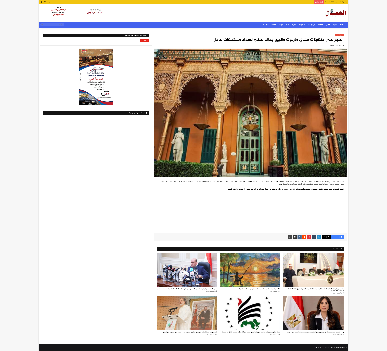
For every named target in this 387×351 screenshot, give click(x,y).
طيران (287, 24)
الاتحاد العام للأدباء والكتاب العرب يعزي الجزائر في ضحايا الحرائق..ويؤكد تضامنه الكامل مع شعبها (251, 332)
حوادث (281, 24)
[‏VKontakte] (300, 237)
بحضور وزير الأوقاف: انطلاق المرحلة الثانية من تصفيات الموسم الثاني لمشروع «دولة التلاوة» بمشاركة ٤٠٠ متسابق (316, 290)
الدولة (335, 24)
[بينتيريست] (309, 237)
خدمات (273, 24)
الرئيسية (342, 24)
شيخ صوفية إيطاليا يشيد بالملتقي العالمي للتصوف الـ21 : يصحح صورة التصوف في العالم (190, 332)
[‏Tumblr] (314, 237)
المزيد (266, 24)
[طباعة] (290, 237)
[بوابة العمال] (336, 13)
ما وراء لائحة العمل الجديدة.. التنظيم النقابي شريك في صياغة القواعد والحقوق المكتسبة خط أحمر (187, 289)
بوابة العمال (317, 347)
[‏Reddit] (304, 237)
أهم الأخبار (340, 35)
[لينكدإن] (319, 237)
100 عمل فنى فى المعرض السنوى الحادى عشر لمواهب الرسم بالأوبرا (259, 289)
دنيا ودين (302, 24)
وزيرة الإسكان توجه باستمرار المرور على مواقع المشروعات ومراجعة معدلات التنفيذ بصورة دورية (315, 332)
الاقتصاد (320, 24)
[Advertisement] (250, 213)
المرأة (294, 24)
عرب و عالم (311, 24)
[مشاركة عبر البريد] (295, 237)
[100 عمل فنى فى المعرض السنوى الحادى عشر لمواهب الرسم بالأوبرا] (250, 270)
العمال (328, 24)
